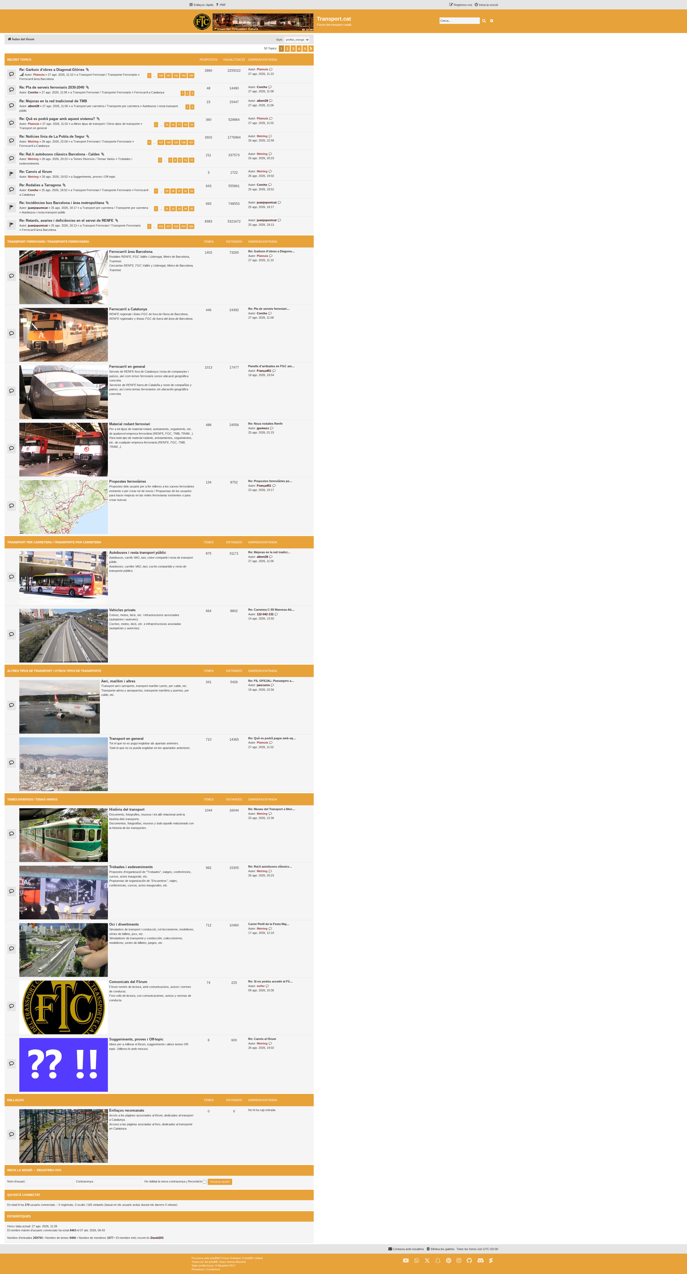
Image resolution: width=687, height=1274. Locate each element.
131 (191, 142)
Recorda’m (195, 1181)
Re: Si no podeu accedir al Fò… (270, 981)
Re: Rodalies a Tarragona (40, 185)
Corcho (33, 92)
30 (173, 191)
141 (168, 75)
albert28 (33, 106)
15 (167, 124)
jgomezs (263, 428)
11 (191, 160)
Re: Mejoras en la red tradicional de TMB (53, 101)
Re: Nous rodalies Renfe (265, 423)
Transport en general (33, 128)
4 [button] (299, 48)
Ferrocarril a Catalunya (149, 92)
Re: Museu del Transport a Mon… (271, 809)
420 (191, 226)
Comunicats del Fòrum (128, 982)
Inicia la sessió (19, 1170)
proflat (202, 1265)
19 (191, 124)
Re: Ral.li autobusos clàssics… (270, 866)
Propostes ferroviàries (127, 481)
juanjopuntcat (38, 207)
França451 (264, 370)
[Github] (469, 1261)
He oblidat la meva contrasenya (164, 1181)
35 (191, 208)
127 (161, 142)
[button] (311, 48)
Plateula (39, 74)
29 (167, 191)
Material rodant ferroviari (129, 424)
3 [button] (293, 48)
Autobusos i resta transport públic (43, 212)
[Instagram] (459, 1261)
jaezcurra (263, 685)
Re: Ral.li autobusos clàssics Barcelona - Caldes (59, 154)
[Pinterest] (448, 1261)
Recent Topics (19, 59)
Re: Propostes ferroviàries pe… (270, 481)
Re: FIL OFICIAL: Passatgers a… (271, 680)
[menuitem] (220, 5)
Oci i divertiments (124, 924)
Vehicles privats (122, 610)
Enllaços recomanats (126, 1110)
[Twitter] (427, 1261)
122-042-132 (265, 614)
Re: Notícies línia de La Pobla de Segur (52, 136)
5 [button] (305, 48)
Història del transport (126, 809)
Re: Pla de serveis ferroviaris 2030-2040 (51, 87)
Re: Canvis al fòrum (35, 172)
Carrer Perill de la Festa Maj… (268, 924)
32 (185, 191)
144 (191, 75)
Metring (33, 141)
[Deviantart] (491, 1261)
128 (168, 142)
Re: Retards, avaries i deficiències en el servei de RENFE (66, 221)
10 (185, 160)
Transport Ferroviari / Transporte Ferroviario (108, 74)
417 (168, 226)
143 (183, 75)
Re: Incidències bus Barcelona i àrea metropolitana (61, 203)
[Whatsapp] (417, 1261)
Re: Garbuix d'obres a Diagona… (271, 251)
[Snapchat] (438, 1261)
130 (183, 142)
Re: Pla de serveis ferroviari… (269, 308)
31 (179, 191)
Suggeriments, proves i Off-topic (94, 176)
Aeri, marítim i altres (118, 681)
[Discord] (480, 1261)
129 (176, 142)
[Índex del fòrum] (253, 21)
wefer (261, 986)
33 (191, 191)
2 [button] (287, 48)
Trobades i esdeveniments (131, 867)
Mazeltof (223, 1265)
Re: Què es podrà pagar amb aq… (272, 738)
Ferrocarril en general (127, 367)
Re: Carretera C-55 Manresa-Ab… (271, 609)
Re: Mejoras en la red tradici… (269, 552)
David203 (157, 1237)
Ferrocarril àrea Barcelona (36, 79)
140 (161, 75)
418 (176, 226)
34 (185, 208)
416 (161, 226)
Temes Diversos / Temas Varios (94, 159)
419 (183, 226)
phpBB (214, 1258)
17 (179, 124)
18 (185, 124)
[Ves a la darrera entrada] (271, 69)
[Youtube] (405, 1261)
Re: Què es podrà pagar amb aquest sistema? (57, 119)
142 (176, 75)
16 (173, 124)
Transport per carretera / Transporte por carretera (106, 106)
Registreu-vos (49, 1170)
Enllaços (15, 1100)
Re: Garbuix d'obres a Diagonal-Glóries (51, 70)
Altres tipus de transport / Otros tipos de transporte (107, 123)
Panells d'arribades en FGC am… (271, 366)
